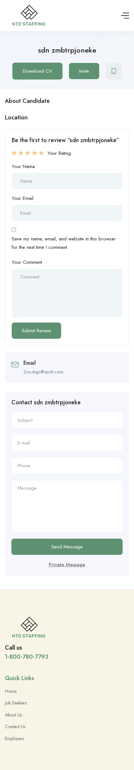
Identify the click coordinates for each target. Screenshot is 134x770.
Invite (84, 71)
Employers (14, 738)
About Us (13, 715)
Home (11, 691)
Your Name (23, 166)
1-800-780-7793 (26, 657)
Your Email (23, 198)
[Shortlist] (114, 71)
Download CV (37, 71)
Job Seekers (16, 703)
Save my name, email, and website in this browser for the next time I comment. (64, 243)
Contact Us (15, 726)
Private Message (67, 564)
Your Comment (27, 262)
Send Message (67, 546)
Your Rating (59, 153)
